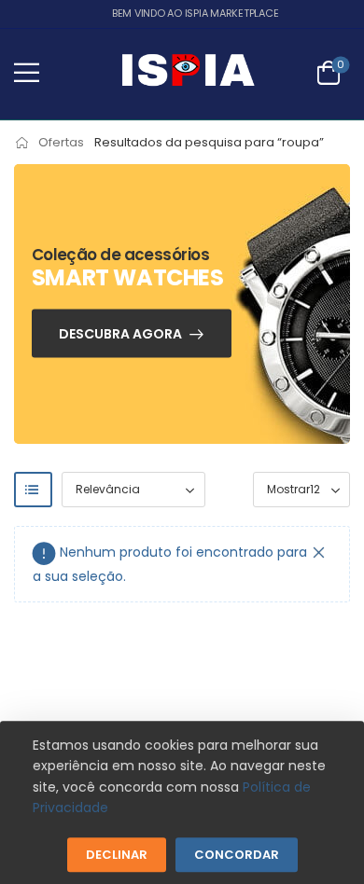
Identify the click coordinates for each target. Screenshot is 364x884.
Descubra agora (120, 334)
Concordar (236, 854)
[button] (26, 72)
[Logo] (187, 72)
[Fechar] (319, 552)
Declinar (116, 854)
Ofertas (61, 142)
